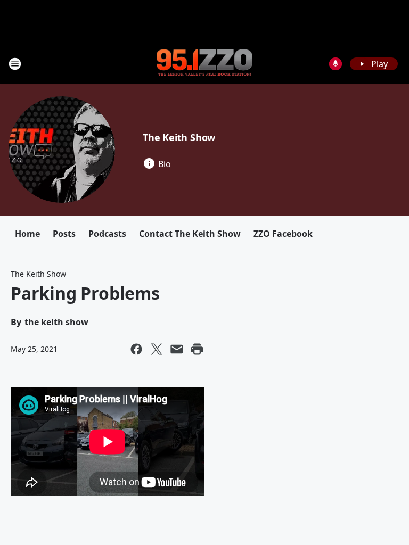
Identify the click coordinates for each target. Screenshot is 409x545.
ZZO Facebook (283, 234)
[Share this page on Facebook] (136, 349)
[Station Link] (204, 63)
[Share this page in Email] (176, 349)
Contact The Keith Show (190, 234)
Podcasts (107, 234)
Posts (64, 234)
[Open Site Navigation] (15, 63)
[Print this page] (197, 349)
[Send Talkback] (335, 63)
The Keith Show (179, 137)
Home (27, 234)
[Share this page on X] (156, 349)
